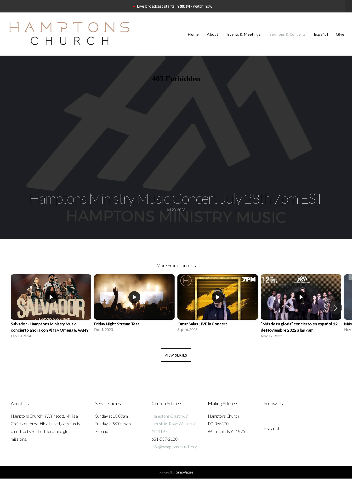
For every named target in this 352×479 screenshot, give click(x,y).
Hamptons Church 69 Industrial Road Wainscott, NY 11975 (175, 424)
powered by (176, 472)
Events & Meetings (244, 34)
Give (340, 34)
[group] (51, 307)
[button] (335, 307)
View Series (176, 355)
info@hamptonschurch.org (174, 446)
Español (321, 34)
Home (193, 34)
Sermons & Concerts (288, 34)
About (213, 34)
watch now (202, 6)
